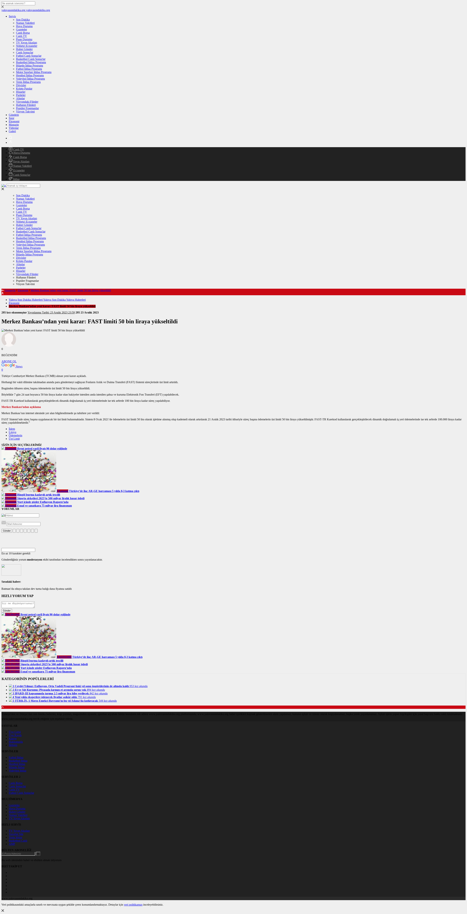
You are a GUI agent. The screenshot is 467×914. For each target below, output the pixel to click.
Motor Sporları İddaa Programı (33, 72)
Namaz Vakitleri (25, 22)
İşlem (12, 428)
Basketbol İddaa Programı (31, 62)
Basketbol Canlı (18, 840)
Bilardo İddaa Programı (29, 65)
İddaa (16, 179)
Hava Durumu (24, 26)
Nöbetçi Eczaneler (26, 45)
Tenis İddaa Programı (28, 82)
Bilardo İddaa (16, 767)
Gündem (14, 114)
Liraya (12, 432)
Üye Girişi (15, 731)
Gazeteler (21, 29)
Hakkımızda (16, 741)
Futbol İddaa (16, 757)
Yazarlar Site (16, 834)
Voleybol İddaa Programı (30, 78)
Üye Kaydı (15, 735)
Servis (12, 16)
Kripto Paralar (24, 88)
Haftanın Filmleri (26, 104)
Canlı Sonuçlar (24, 52)
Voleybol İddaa (17, 770)
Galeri (12, 131)
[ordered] (25, 531)
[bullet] (28, 531)
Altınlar (20, 98)
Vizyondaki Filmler (27, 101)
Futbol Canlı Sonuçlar (28, 55)
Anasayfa (10, 290)
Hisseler (20, 91)
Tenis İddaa (15, 837)
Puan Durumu (24, 39)
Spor (11, 118)
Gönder (7, 530)
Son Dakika (23, 19)
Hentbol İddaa (17, 764)
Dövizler (21, 85)
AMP (12, 843)
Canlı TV (21, 36)
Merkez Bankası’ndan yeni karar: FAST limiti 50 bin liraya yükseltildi (70, 290)
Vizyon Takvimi (25, 111)
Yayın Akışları (20, 161)
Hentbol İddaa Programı (30, 75)
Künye (13, 738)
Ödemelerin (15, 435)
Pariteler (21, 95)
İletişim (13, 745)
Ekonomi (14, 121)
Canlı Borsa (23, 32)
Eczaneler (19, 170)
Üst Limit (14, 438)
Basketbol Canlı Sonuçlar (30, 59)
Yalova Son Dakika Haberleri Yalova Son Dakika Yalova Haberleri (47, 299)
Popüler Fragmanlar (27, 108)
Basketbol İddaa (18, 760)
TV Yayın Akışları (26, 42)
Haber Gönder (24, 49)
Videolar (14, 127)
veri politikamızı (133, 904)
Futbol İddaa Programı (29, 68)
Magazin (14, 124)
